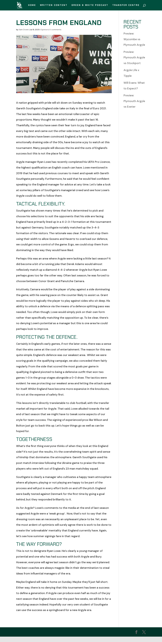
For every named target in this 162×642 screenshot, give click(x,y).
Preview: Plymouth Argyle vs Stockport (134, 57)
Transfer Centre (126, 5)
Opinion (44, 29)
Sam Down (23, 29)
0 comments (55, 29)
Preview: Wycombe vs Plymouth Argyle (134, 39)
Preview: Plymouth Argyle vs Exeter (134, 101)
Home (32, 5)
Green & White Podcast (90, 5)
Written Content (53, 5)
